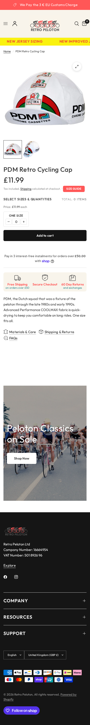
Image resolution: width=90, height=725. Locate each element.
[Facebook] (8, 577)
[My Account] (14, 23)
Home (7, 51)
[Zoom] (76, 66)
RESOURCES (17, 617)
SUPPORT (14, 633)
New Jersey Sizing (23, 41)
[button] (21, 458)
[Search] (77, 24)
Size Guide (73, 188)
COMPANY (15, 600)
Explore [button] (9, 565)
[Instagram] (19, 577)
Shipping (25, 188)
